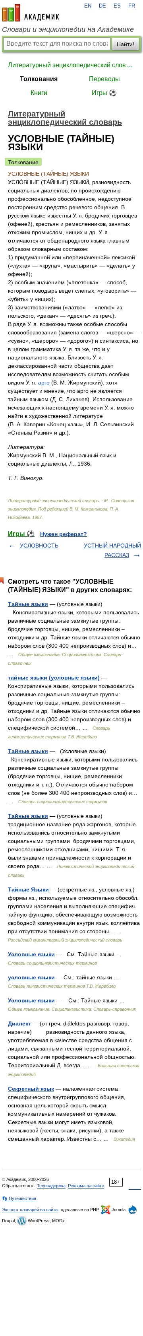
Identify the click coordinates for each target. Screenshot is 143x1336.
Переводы (104, 79)
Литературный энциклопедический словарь (71, 65)
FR (131, 6)
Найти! (125, 44)
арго (44, 382)
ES (117, 6)
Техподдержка (51, 1185)
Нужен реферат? (63, 534)
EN (87, 6)
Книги (39, 92)
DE (102, 6)
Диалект (19, 1023)
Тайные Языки (28, 889)
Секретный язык (31, 1089)
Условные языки (31, 954)
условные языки (31, 977)
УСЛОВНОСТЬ (39, 545)
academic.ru (30, 12)
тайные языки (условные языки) (54, 677)
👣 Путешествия (19, 1198)
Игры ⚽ (104, 92)
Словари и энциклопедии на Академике (68, 29)
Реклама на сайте (86, 1185)
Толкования (39, 79)
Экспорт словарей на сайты (30, 1209)
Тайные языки (28, 604)
